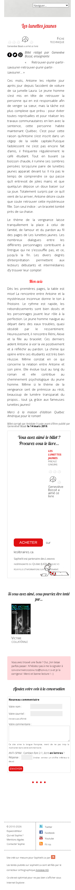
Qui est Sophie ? (15, 835)
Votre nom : (15, 706)
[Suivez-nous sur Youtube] (41, 838)
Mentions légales (15, 839)
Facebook (50, 832)
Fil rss (48, 844)
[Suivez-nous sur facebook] (41, 832)
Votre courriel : (17, 713)
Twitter (48, 826)
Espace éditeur (14, 830)
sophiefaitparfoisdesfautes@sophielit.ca (31, 670)
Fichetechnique (57, 40)
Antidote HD (42, 870)
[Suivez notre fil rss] (41, 844)
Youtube (49, 838)
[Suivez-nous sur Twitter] (41, 826)
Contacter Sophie (16, 843)
